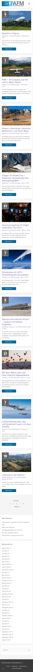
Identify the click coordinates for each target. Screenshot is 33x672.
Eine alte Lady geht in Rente (10, 532)
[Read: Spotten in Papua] (16, 20)
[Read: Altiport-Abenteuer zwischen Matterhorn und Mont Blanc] (16, 115)
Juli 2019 (4, 621)
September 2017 (6, 632)
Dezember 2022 (6, 594)
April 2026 (5, 559)
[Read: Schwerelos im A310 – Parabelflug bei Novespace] (16, 259)
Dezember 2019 (6, 615)
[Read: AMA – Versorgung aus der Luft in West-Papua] (16, 66)
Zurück (15, 501)
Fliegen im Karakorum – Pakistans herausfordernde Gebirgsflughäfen (15, 178)
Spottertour (5, 36)
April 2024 (5, 586)
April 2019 (4, 623)
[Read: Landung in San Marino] (16, 462)
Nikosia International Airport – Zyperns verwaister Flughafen (15, 322)
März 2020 (5, 613)
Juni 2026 (4, 553)
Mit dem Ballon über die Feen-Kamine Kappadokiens (15, 373)
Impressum (14, 666)
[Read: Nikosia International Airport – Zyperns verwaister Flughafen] (16, 306)
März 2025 (5, 575)
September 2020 (6, 607)
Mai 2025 (4, 572)
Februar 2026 (6, 564)
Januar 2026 (5, 567)
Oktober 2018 (5, 626)
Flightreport (5, 183)
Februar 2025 (5, 578)
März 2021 (5, 605)
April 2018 (4, 629)
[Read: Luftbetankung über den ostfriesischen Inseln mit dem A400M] (16, 408)
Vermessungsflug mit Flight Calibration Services (15, 226)
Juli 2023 (4, 588)
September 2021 (6, 602)
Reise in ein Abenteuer (8, 527)
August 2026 (5, 548)
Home (8, 666)
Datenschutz (22, 666)
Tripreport (4, 84)
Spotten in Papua (10, 33)
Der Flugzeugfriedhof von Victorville (12, 530)
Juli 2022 (4, 599)
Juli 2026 (4, 551)
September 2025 (6, 569)
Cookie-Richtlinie (16, 668)
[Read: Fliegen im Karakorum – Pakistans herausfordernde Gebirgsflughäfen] (16, 162)
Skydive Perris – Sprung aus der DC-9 (12, 535)
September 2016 (6, 634)
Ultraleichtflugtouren (7, 477)
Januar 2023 (5, 591)
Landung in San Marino (13, 475)
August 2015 (5, 640)
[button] (3, 669)
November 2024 (6, 580)
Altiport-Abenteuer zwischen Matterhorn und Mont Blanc (16, 129)
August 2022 (5, 596)
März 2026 (5, 561)
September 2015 (6, 637)
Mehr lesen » (9, 49)
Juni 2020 (4, 610)
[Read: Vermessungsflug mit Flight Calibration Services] (16, 212)
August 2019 (5, 618)
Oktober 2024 (6, 583)
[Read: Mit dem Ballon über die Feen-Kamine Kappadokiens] (16, 359)
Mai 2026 (4, 556)
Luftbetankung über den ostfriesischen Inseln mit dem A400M (16, 424)
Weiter (17, 507)
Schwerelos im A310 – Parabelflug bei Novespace (15, 273)
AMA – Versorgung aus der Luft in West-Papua (15, 80)
